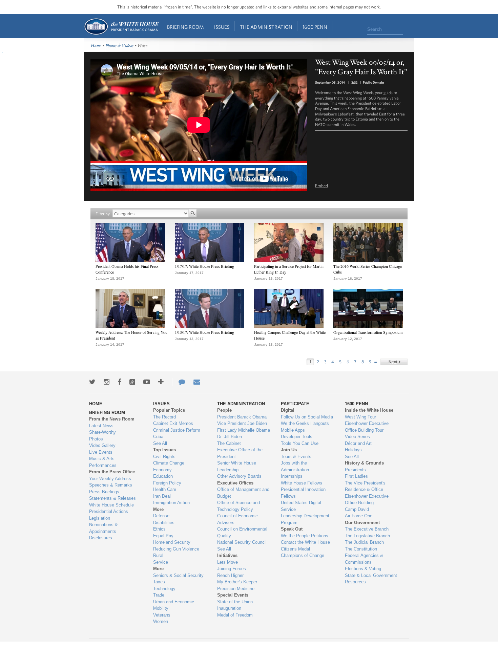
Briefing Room (185, 27)
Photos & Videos (119, 46)
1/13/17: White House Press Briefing (204, 332)
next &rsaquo (394, 362)
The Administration (266, 27)
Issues (222, 27)
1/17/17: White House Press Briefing (204, 266)
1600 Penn (315, 27)
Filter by (103, 213)
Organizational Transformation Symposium (367, 332)
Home (121, 27)
